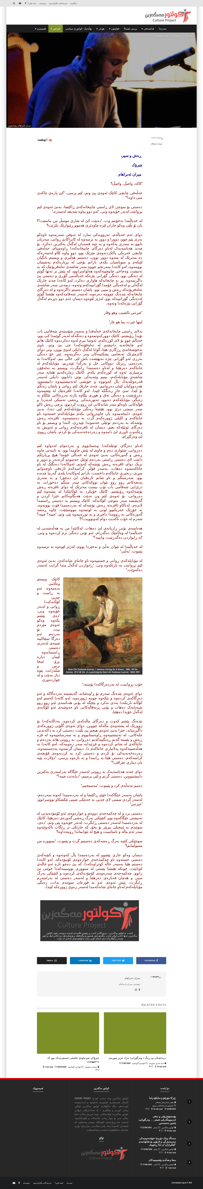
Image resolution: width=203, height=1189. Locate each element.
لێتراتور (56, 28)
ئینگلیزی (73, 3)
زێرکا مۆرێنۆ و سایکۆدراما (162, 1098)
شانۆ (155, 1149)
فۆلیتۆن (115, 28)
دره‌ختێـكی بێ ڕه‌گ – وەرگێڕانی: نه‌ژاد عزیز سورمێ (137, 1058)
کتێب (155, 1164)
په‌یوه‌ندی (42, 3)
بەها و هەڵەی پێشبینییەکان (162, 1160)
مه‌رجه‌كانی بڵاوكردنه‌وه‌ (58, 3)
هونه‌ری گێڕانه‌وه (109, 86)
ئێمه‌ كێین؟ (32, 3)
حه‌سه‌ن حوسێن (91, 1066)
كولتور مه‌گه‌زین (168, 1127)
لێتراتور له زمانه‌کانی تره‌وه (162, 1105)
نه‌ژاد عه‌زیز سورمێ (157, 1063)
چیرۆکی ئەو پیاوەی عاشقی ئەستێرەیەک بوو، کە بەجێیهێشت (73, 1059)
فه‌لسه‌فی (149, 28)
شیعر (155, 1127)
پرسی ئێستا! (130, 28)
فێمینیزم (41, 28)
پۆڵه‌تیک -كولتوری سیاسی (78, 28)
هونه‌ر (101, 28)
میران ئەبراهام (126, 86)
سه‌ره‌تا (162, 28)
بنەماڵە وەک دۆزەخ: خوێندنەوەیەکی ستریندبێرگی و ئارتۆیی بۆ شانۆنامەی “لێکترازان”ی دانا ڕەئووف (157, 1141)
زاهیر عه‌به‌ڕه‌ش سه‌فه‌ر (164, 1102)
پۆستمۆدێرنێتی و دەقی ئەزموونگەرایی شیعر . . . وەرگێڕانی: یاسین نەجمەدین (157, 1120)
